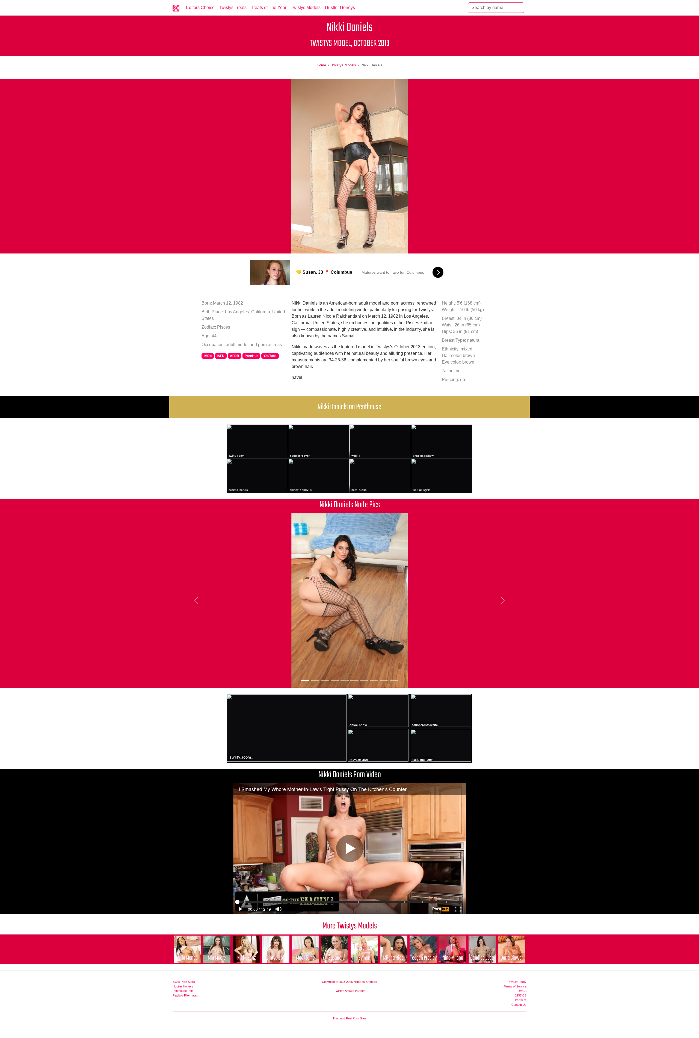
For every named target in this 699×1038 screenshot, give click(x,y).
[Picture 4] (335, 680)
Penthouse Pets (183, 990)
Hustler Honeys (340, 7)
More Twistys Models (349, 926)
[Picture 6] (354, 680)
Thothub (338, 1018)
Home (321, 65)
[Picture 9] (384, 680)
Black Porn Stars (184, 981)
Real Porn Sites (356, 1018)
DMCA (522, 990)
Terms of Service (515, 986)
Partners (520, 1000)
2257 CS (520, 995)
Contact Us (518, 1004)
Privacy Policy (517, 981)
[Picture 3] (325, 680)
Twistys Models (306, 7)
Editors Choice (200, 7)
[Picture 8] (374, 680)
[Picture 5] (344, 680)
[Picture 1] (305, 680)
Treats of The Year (268, 7)
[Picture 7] (364, 680)
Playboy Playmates (185, 995)
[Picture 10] (394, 680)
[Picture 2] (315, 680)
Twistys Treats (233, 7)
